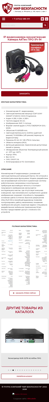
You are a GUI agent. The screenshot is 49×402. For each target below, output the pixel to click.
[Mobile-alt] (46, 19)
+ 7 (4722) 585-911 (21, 19)
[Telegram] (42, 19)
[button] (24, 93)
